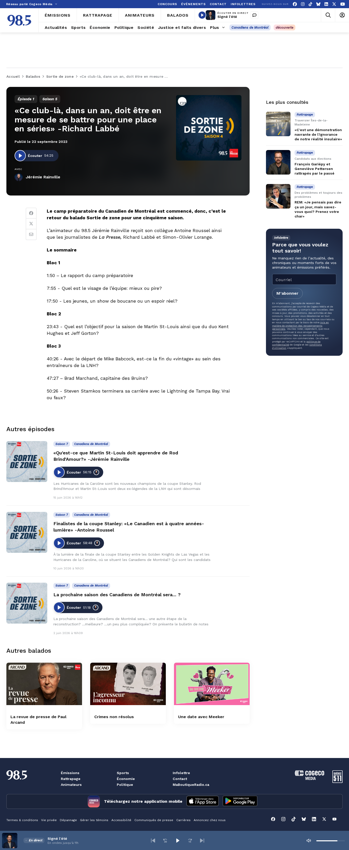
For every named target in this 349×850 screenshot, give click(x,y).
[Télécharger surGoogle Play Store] (240, 801)
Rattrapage (70, 779)
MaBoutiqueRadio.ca (191, 785)
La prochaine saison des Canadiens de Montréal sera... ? (117, 594)
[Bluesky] (318, 4)
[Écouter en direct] (202, 15)
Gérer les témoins (94, 820)
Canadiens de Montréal (250, 27)
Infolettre (181, 773)
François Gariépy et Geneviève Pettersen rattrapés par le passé (314, 168)
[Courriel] (31, 234)
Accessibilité (121, 820)
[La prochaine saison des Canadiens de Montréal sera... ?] (26, 603)
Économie (126, 779)
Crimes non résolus (114, 716)
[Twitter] (31, 224)
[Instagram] (303, 4)
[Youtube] (342, 4)
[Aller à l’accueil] (19, 20)
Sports (123, 773)
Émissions (70, 773)
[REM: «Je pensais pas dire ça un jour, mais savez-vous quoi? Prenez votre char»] (278, 196)
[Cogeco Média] (309, 778)
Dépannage (68, 820)
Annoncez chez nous (210, 820)
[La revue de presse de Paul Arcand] (44, 684)
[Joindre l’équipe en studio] (254, 15)
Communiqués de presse (153, 820)
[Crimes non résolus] (128, 684)
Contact (180, 779)
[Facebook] (295, 4)
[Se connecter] (342, 15)
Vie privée (49, 820)
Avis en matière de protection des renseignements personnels (300, 325)
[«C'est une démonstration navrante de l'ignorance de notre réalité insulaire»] (278, 124)
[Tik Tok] (310, 4)
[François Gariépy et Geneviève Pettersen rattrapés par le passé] (278, 162)
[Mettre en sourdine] (308, 840)
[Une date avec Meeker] (212, 684)
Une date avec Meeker (201, 716)
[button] (153, 840)
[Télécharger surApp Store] (203, 801)
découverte (284, 27)
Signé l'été (227, 17)
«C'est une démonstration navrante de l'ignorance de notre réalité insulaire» (318, 134)
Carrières (183, 820)
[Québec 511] (337, 781)
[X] (334, 4)
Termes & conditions (22, 820)
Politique (125, 785)
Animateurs (71, 785)
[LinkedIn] (326, 4)
